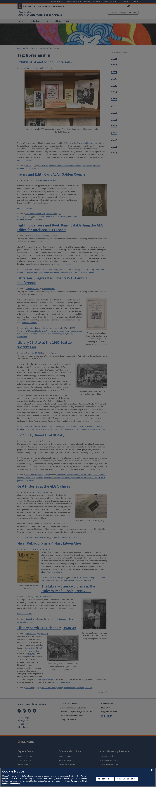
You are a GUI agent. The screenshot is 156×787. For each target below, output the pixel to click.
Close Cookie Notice (126, 778)
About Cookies (104, 778)
